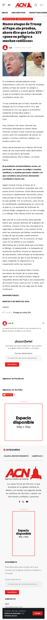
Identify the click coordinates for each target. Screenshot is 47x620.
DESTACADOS (9, 19)
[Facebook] (19, 502)
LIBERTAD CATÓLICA (24, 19)
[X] (23, 502)
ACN (10, 47)
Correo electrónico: (23, 353)
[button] (38, 613)
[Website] (43, 323)
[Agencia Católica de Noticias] (23, 5)
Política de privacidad (12, 613)
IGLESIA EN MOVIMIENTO (16, 456)
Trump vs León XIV (22, 313)
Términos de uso (10, 616)
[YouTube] (27, 502)
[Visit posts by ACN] (5, 323)
